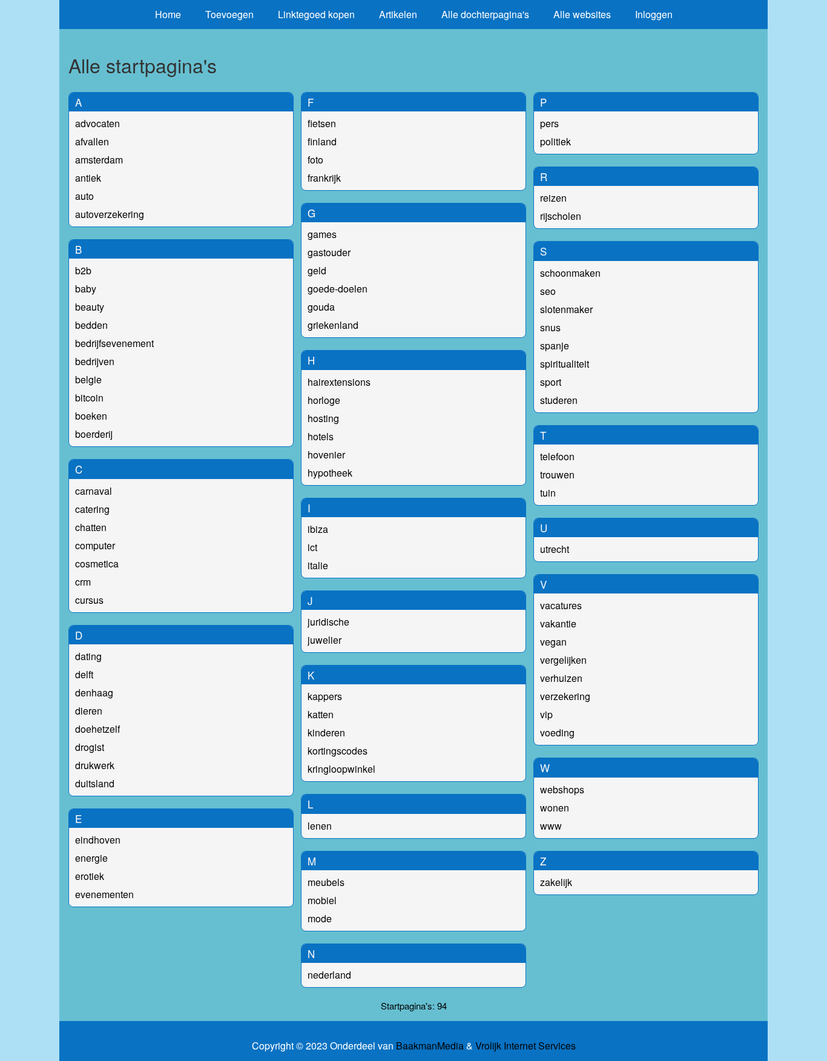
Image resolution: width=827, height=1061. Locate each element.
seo (548, 291)
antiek (88, 178)
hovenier (326, 454)
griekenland (333, 325)
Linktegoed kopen (316, 14)
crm (83, 582)
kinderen (326, 732)
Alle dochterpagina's (485, 14)
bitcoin (89, 398)
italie (318, 565)
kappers (325, 696)
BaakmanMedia (430, 1046)
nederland (329, 975)
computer (95, 545)
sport (550, 382)
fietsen (322, 123)
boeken (91, 416)
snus (550, 327)
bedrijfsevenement (114, 343)
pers (549, 123)
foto (315, 160)
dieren (88, 711)
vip (546, 714)
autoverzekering (109, 214)
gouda (321, 307)
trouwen (557, 474)
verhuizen (561, 678)
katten (321, 714)
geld (317, 270)
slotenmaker (566, 309)
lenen (320, 826)
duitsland (94, 783)
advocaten (97, 123)
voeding (557, 732)
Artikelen (398, 14)
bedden (91, 325)
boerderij (94, 434)
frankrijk (324, 178)
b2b (83, 270)
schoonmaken (570, 273)
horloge (324, 400)
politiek (555, 141)
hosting (323, 418)
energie (91, 858)
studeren (559, 400)
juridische (328, 622)
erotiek (89, 876)
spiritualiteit (564, 364)
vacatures (561, 605)
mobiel (322, 900)
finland (322, 141)
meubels (326, 882)
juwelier (324, 640)
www (551, 826)
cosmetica (97, 563)
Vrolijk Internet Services (525, 1046)
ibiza (318, 529)
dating (88, 656)
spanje (554, 345)
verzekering (565, 696)
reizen (553, 198)
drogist (89, 747)
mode (320, 918)
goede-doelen (337, 289)
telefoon (557, 456)
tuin (548, 493)
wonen (554, 808)
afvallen (92, 141)
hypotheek (330, 473)
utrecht (554, 549)
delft (84, 674)
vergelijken (563, 660)
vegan (553, 642)
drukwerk (94, 765)
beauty (89, 307)
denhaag (94, 692)
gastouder (329, 252)
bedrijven (94, 361)
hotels (321, 436)
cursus (89, 600)
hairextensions (339, 382)
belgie (88, 379)
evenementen (104, 894)
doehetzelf (97, 729)
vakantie (558, 623)
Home (168, 14)
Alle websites (582, 14)
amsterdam (99, 160)
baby (85, 289)
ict (312, 547)
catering (92, 509)
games (322, 234)
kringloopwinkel (341, 769)
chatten (91, 527)
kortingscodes (337, 751)
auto (84, 196)
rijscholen (560, 216)
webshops (562, 789)
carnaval (93, 491)
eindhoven (97, 840)
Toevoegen (229, 14)
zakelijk (556, 882)
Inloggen (654, 14)
